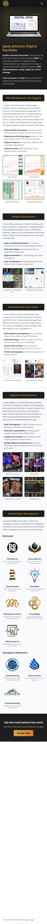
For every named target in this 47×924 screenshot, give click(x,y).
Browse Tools (23, 733)
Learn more (29, 920)
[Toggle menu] (41, 3)
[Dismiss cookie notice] (36, 920)
